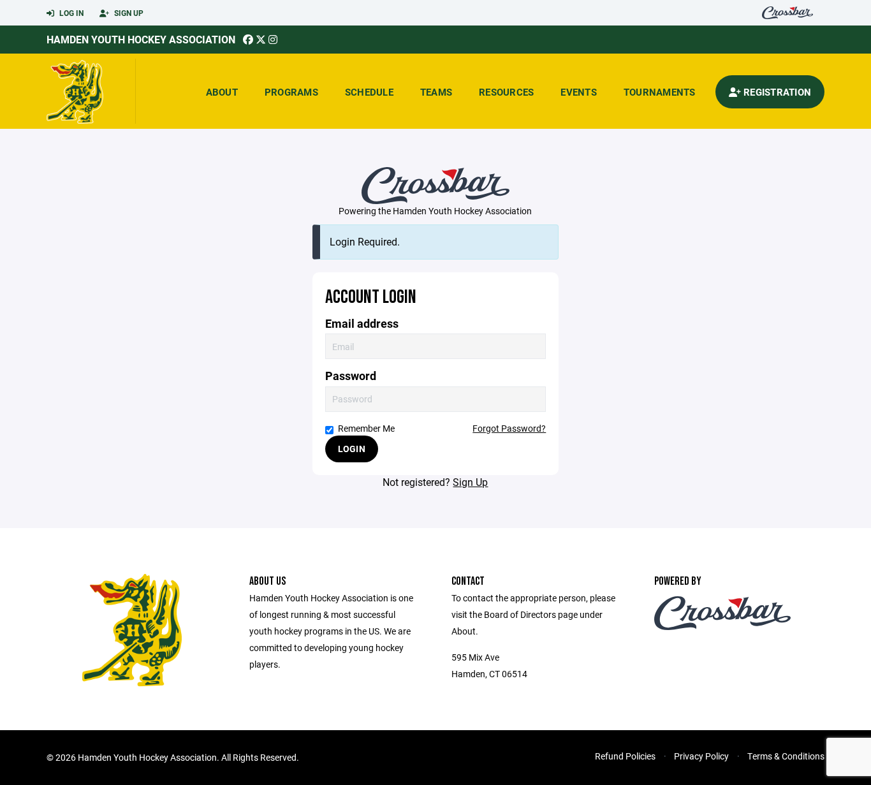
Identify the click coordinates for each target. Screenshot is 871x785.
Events (578, 91)
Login (351, 449)
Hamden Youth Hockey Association (141, 39)
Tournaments (660, 91)
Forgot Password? (509, 428)
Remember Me (366, 428)
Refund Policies (625, 756)
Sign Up (127, 13)
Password (350, 376)
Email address (362, 323)
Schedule (369, 91)
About (222, 91)
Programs (291, 91)
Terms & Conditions (785, 756)
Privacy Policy (701, 756)
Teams (436, 91)
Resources (506, 91)
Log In (70, 13)
